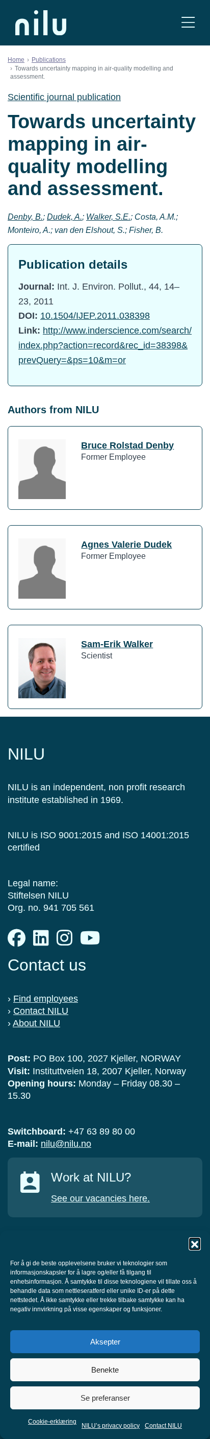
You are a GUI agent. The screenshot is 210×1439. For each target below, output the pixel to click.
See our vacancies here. (100, 1198)
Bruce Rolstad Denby (127, 445)
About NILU (36, 1023)
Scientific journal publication (64, 97)
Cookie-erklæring (52, 1421)
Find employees (45, 999)
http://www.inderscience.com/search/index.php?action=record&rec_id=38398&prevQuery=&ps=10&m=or (105, 345)
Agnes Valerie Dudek (126, 544)
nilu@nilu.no (66, 1144)
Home (16, 59)
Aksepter (105, 1341)
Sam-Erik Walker (117, 644)
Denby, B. (25, 217)
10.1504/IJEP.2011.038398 (95, 316)
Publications (49, 59)
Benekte (105, 1369)
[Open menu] (188, 22)
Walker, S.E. (108, 217)
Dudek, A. (64, 217)
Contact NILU (163, 1425)
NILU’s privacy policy (111, 1425)
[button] (195, 1243)
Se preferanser (105, 1398)
